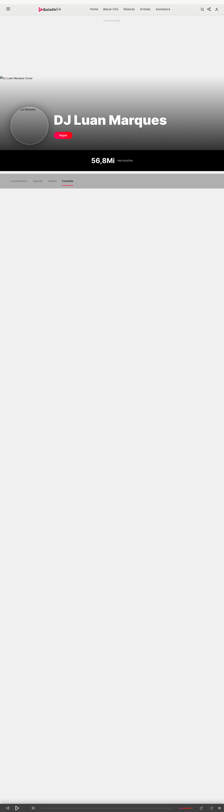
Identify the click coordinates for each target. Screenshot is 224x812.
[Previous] (8, 808)
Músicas (129, 9)
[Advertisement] (106, 48)
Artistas (145, 9)
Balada (52, 9)
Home (94, 9)
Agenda (38, 181)
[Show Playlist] (219, 808)
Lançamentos (19, 181)
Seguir (63, 135)
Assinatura (163, 9)
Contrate (67, 181)
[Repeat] (201, 808)
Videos (52, 181)
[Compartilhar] (209, 9)
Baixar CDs (110, 9)
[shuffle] (211, 808)
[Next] (33, 808)
